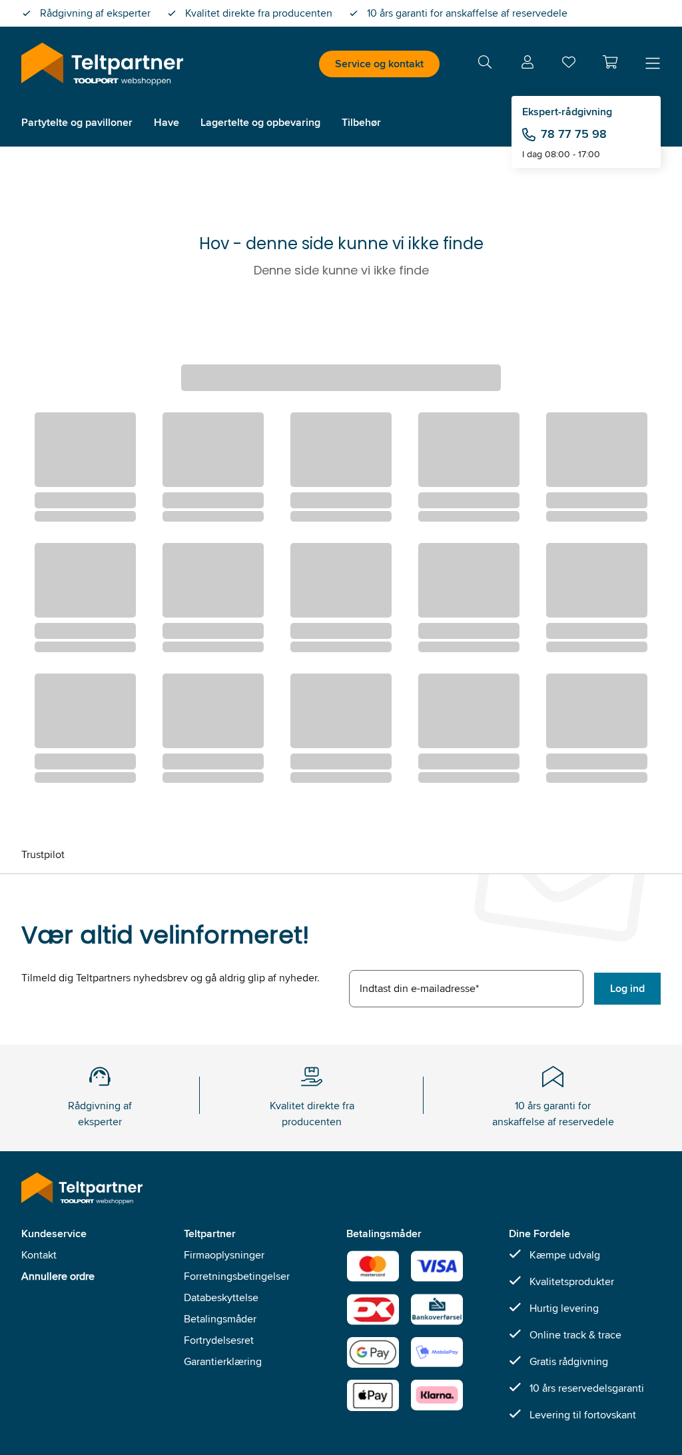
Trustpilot (43, 854)
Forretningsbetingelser (237, 1276)
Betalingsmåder (220, 1318)
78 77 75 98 (574, 134)
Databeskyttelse (221, 1297)
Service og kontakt (379, 63)
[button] (610, 62)
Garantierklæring (223, 1361)
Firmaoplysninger (224, 1254)
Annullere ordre (58, 1276)
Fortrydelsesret (219, 1340)
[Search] (485, 64)
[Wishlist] (568, 65)
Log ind (627, 988)
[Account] (527, 64)
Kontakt (39, 1254)
